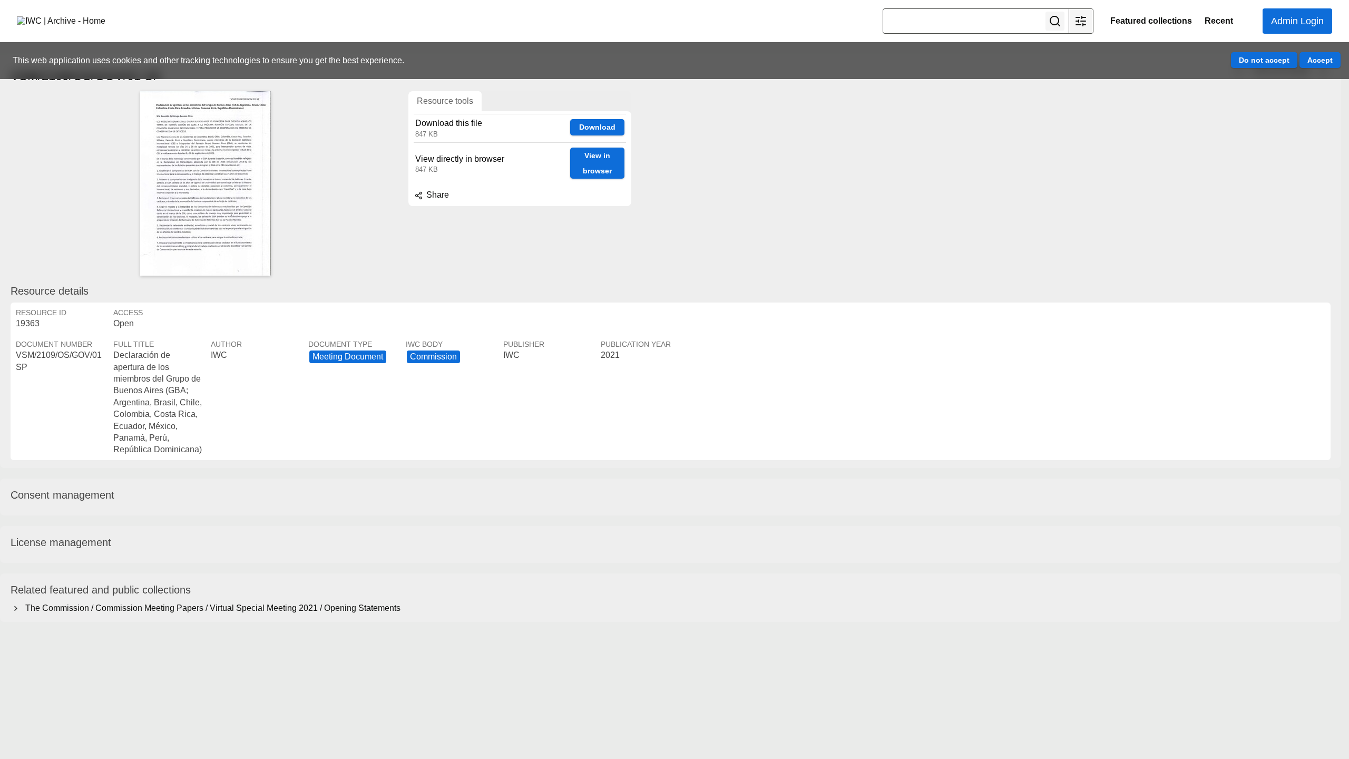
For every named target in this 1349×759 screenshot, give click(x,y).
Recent (1219, 20)
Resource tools (445, 100)
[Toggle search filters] (1081, 21)
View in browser (597, 163)
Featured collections (1151, 20)
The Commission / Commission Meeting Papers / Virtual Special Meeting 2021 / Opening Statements (210, 608)
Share (436, 194)
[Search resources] (1054, 21)
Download (597, 127)
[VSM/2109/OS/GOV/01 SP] (205, 183)
